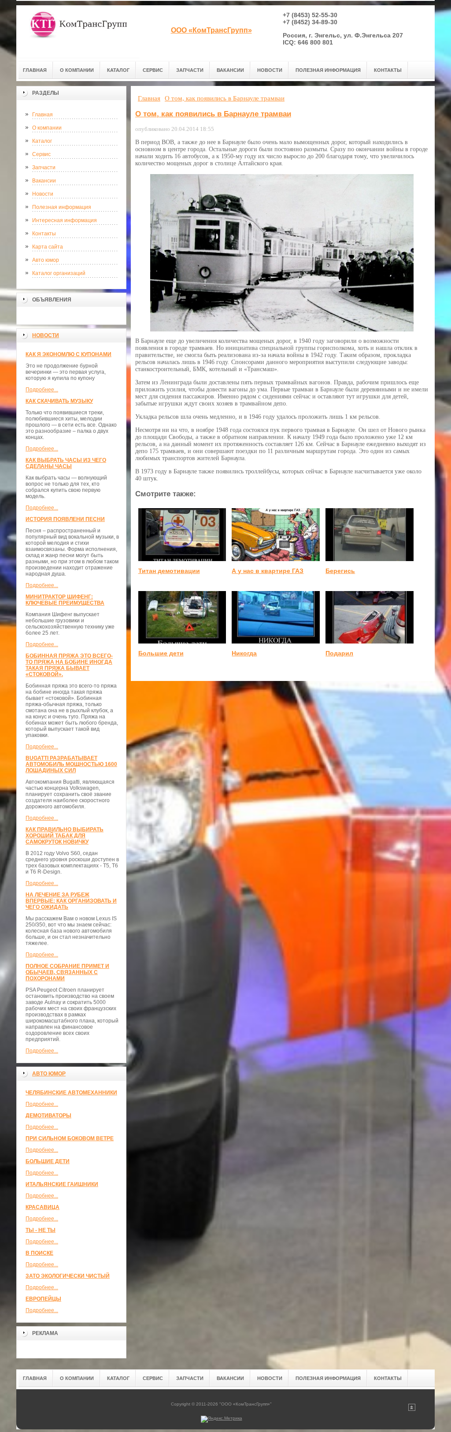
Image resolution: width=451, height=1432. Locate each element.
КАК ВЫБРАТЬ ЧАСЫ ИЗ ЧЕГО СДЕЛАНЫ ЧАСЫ (66, 463)
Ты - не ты (40, 1230)
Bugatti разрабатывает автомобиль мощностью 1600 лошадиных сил (71, 764)
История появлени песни (65, 519)
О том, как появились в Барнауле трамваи (213, 114)
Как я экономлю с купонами (68, 354)
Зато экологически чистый (68, 1276)
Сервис (41, 154)
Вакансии (44, 181)
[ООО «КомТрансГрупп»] (78, 31)
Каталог (42, 141)
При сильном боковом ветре (70, 1138)
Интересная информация (64, 220)
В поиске (39, 1253)
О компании (47, 128)
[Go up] (411, 1409)
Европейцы (43, 1299)
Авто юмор (45, 260)
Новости (42, 194)
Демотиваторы (48, 1115)
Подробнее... (42, 390)
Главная (42, 115)
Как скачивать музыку (59, 401)
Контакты (44, 234)
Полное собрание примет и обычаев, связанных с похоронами (67, 972)
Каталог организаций (58, 273)
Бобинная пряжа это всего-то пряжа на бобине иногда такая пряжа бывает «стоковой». (69, 665)
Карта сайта (47, 247)
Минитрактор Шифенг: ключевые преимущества (65, 600)
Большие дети (48, 1161)
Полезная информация (61, 207)
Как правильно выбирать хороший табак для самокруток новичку (65, 835)
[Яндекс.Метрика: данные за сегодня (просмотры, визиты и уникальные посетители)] (221, 1419)
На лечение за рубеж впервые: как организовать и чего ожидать (71, 901)
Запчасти (43, 167)
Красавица (42, 1207)
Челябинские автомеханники (71, 1093)
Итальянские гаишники (62, 1184)
